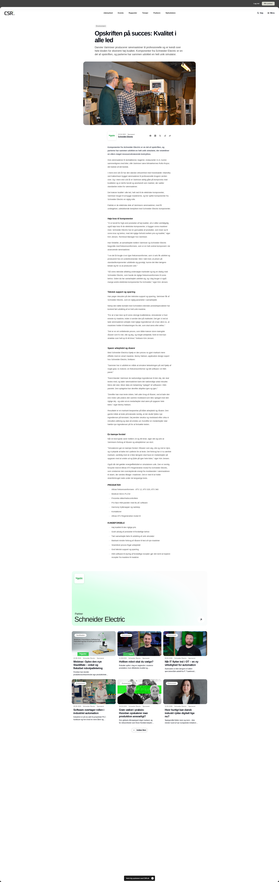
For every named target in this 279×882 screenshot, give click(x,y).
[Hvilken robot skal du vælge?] (139, 650)
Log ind (256, 3)
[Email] (165, 135)
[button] (201, 619)
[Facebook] (150, 135)
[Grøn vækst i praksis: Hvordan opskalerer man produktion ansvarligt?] (139, 701)
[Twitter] (160, 135)
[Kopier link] (170, 136)
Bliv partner (268, 3)
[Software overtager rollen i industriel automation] (94, 700)
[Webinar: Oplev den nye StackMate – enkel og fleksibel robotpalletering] (94, 653)
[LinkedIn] (155, 135)
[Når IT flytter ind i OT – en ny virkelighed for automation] (185, 652)
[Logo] (9, 13)
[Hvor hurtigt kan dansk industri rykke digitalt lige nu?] (185, 701)
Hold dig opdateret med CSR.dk (138, 878)
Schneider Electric (125, 137)
